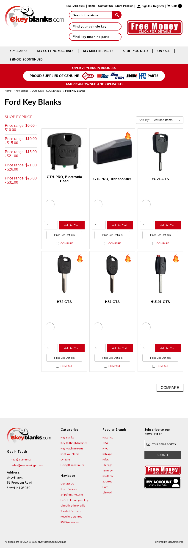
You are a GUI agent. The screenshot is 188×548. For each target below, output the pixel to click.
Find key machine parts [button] (91, 37)
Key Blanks (18, 51)
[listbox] (167, 120)
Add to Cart (72, 225)
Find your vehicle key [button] (89, 26)
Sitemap (61, 541)
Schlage (107, 454)
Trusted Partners (71, 511)
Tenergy (107, 470)
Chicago (107, 465)
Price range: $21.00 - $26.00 (21, 167)
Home (92, 6)
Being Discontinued (26, 59)
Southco (107, 476)
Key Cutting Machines (55, 51)
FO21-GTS (160, 179)
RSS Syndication (70, 522)
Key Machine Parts (98, 51)
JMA (105, 443)
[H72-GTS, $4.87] (64, 274)
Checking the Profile (73, 505)
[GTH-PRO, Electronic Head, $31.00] (64, 151)
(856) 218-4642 (21, 459)
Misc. (105, 459)
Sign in (146, 6)
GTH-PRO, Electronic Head (64, 179)
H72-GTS (64, 302)
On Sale (163, 51)
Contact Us (105, 6)
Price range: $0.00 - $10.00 (21, 128)
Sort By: (144, 120)
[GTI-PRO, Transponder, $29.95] (112, 151)
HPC (105, 448)
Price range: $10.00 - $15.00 (21, 141)
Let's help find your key (74, 500)
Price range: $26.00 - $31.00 (21, 180)
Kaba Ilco (107, 437)
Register (158, 6)
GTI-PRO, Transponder (112, 179)
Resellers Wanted (71, 516)
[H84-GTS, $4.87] (112, 274)
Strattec (107, 481)
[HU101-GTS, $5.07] (160, 274)
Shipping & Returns (72, 494)
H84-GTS (112, 302)
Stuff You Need (135, 51)
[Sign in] (162, 482)
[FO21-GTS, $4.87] (160, 151)
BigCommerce (175, 541)
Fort (105, 487)
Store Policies (124, 6)
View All (107, 492)
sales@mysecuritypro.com (27, 465)
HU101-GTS (160, 302)
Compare (67, 243)
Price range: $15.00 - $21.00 (21, 154)
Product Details (64, 235)
